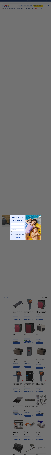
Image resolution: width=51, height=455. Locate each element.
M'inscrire (17, 237)
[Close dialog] (40, 216)
